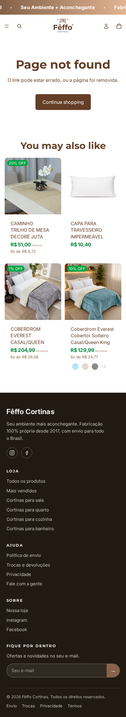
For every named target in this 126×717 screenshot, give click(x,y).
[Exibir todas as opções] (103, 366)
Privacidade (18, 574)
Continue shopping (63, 102)
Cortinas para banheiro (30, 528)
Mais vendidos (21, 491)
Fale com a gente (24, 584)
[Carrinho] (119, 26)
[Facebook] (26, 452)
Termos (75, 706)
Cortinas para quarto (27, 510)
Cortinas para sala (25, 500)
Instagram (16, 620)
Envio (11, 706)
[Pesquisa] (19, 26)
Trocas (28, 706)
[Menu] (6, 26)
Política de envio (23, 555)
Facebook (16, 629)
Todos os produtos (25, 481)
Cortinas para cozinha (29, 519)
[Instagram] (12, 452)
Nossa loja (17, 610)
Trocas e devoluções (28, 565)
